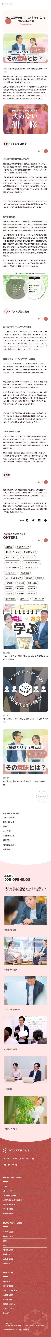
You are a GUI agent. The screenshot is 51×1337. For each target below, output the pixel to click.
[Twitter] (9, 1165)
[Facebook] (5, 1165)
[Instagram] (16, 1165)
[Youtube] (12, 1165)
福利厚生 (6, 653)
